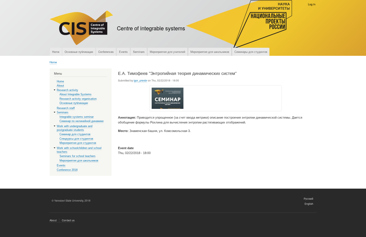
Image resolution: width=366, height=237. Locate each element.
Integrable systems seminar (77, 116)
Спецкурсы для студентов (76, 138)
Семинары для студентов (250, 52)
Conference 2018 (67, 169)
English (309, 203)
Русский (308, 198)
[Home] (81, 28)
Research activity (67, 90)
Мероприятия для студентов (78, 142)
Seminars (139, 52)
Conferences (106, 52)
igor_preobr (140, 80)
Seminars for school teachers (78, 156)
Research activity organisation (78, 98)
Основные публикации (79, 52)
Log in (311, 4)
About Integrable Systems (76, 94)
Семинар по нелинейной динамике (82, 121)
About (60, 85)
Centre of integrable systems (151, 28)
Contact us (68, 220)
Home (55, 52)
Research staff (66, 108)
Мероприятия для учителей (167, 52)
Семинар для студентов (75, 134)
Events (123, 52)
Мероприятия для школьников (209, 52)
